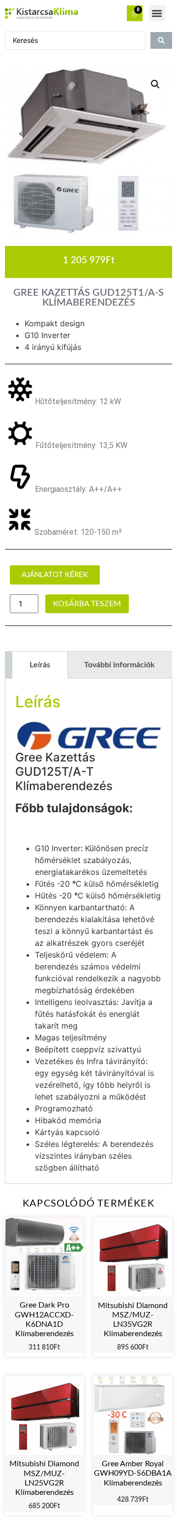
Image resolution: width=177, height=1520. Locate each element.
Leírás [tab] (40, 665)
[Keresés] (161, 40)
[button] (157, 13)
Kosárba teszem (87, 604)
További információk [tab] (119, 665)
